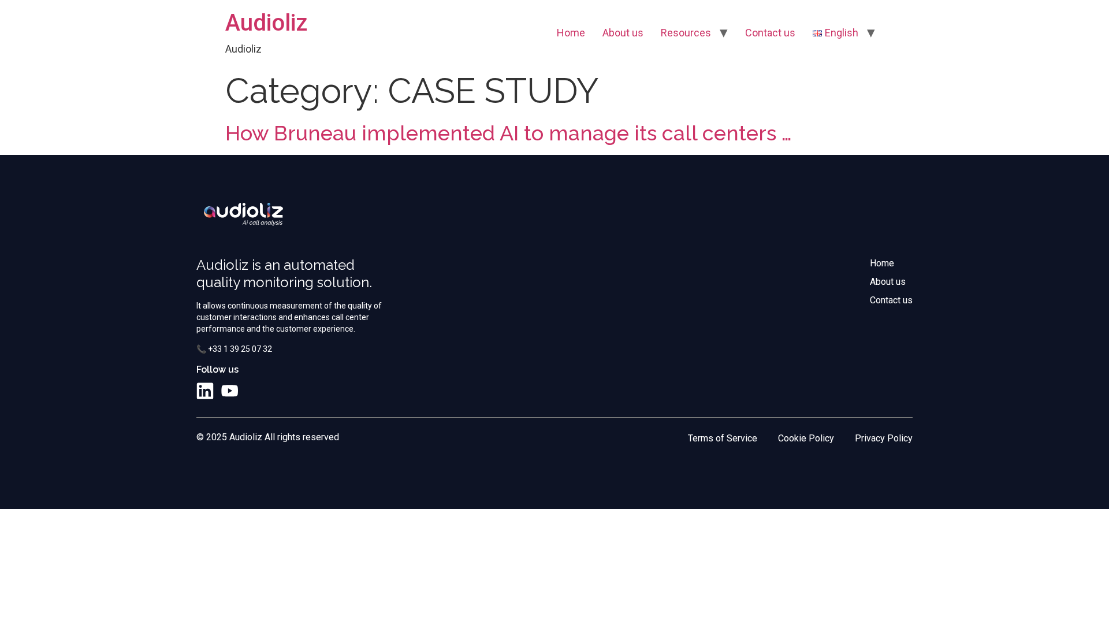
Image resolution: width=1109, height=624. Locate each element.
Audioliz (266, 22)
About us (622, 33)
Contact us (770, 33)
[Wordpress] (253, 391)
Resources (686, 33)
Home (571, 33)
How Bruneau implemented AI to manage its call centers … (508, 133)
